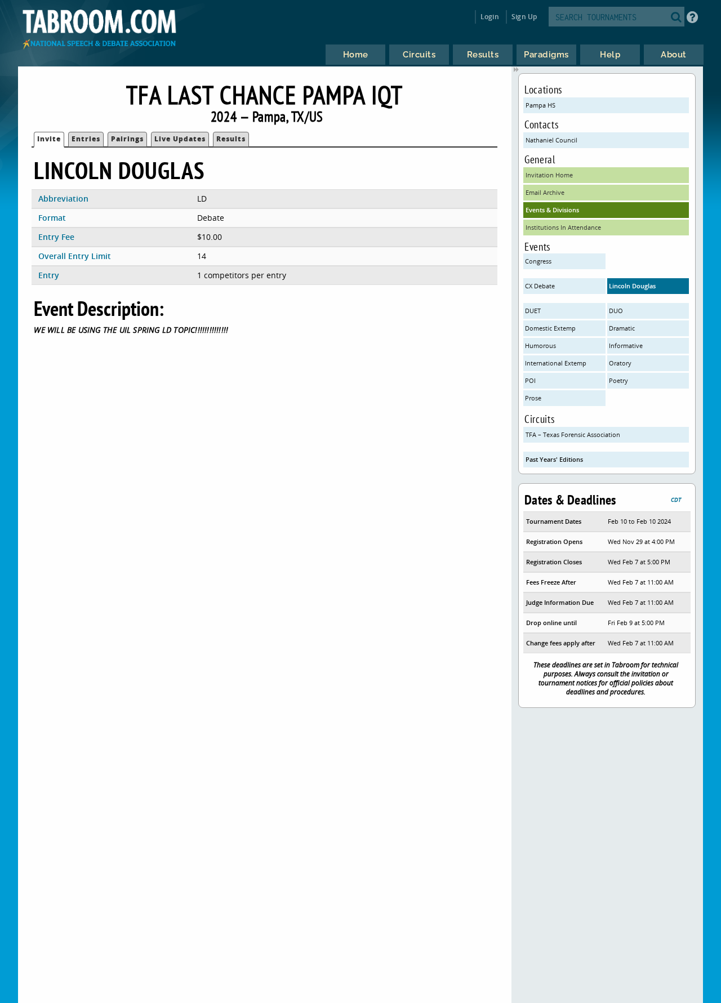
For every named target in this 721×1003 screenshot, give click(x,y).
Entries (86, 139)
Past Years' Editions (554, 459)
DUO (616, 310)
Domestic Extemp (550, 328)
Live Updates (180, 139)
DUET (533, 310)
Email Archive (545, 192)
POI (530, 380)
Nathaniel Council (551, 140)
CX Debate (540, 286)
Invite (49, 139)
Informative (626, 345)
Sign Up (524, 16)
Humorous (540, 345)
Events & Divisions (552, 210)
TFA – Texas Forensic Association (573, 434)
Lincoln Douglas (632, 286)
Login (489, 16)
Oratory (620, 363)
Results (231, 139)
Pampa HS (540, 105)
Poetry (618, 380)
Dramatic (622, 328)
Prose (533, 398)
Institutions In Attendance (563, 227)
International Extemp (555, 363)
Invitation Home (549, 175)
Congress (538, 261)
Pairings (127, 139)
